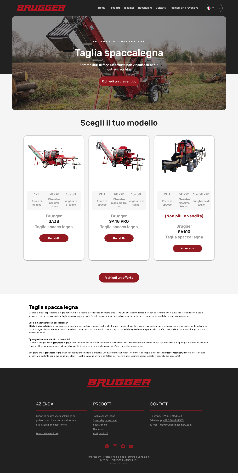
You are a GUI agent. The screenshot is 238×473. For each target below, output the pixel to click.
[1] (106, 446)
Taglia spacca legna (104, 416)
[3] (123, 446)
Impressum (94, 456)
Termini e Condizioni (138, 456)
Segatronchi (100, 424)
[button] (114, 8)
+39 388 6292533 (171, 416)
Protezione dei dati (113, 456)
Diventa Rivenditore (47, 433)
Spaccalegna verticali (105, 420)
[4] (131, 446)
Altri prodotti (100, 433)
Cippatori (98, 429)
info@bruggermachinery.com (175, 424)
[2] (115, 446)
